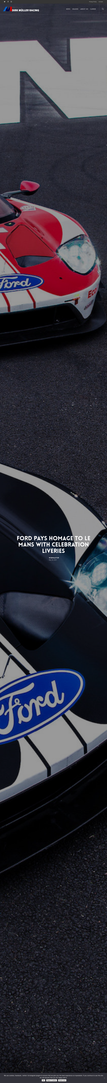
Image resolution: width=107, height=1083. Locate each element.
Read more (62, 1080)
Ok (43, 1080)
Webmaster (54, 558)
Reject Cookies (51, 1080)
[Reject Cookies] (104, 1078)
